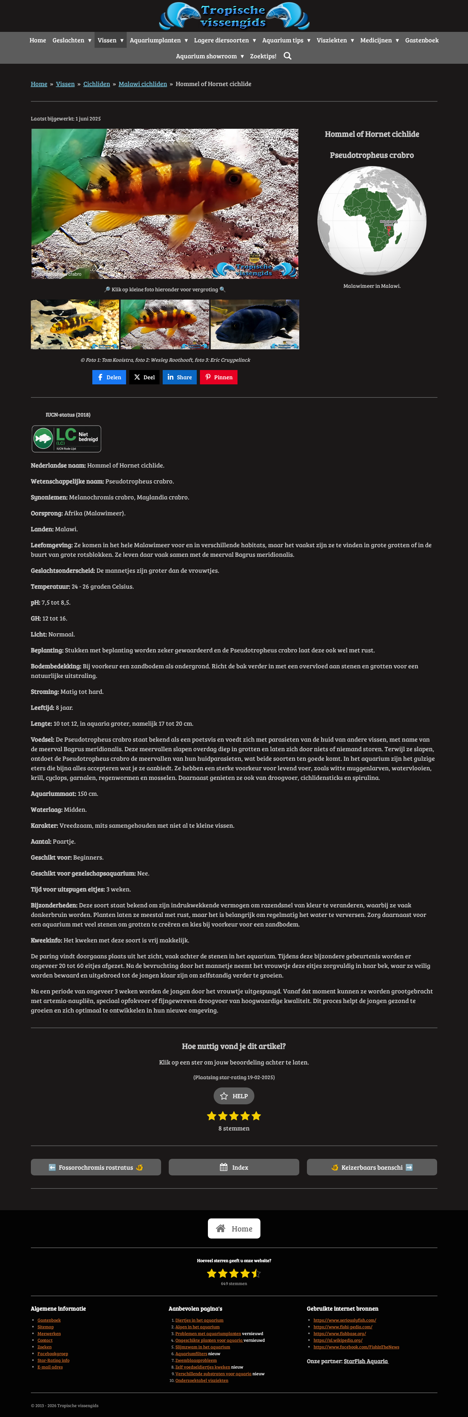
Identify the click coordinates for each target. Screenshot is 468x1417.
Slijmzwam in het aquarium (202, 1347)
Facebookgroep (53, 1353)
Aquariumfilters (191, 1353)
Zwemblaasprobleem (196, 1360)
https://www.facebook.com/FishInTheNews (356, 1347)
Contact (45, 1340)
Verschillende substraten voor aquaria (213, 1373)
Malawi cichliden (143, 83)
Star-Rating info (53, 1360)
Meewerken (49, 1333)
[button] (293, 134)
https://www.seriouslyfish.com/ (345, 1320)
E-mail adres (50, 1367)
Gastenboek (49, 1320)
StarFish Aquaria (366, 1361)
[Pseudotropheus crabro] (75, 324)
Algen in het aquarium (197, 1327)
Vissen (65, 83)
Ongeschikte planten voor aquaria (209, 1340)
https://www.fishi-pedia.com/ (343, 1327)
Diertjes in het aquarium (199, 1320)
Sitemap (46, 1327)
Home (39, 83)
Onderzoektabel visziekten (201, 1380)
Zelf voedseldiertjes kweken (202, 1367)
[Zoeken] (287, 55)
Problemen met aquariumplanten (208, 1333)
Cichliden (96, 83)
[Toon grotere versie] (372, 220)
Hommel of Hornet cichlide (214, 83)
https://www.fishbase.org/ (340, 1333)
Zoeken (45, 1347)
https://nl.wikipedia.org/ (338, 1340)
